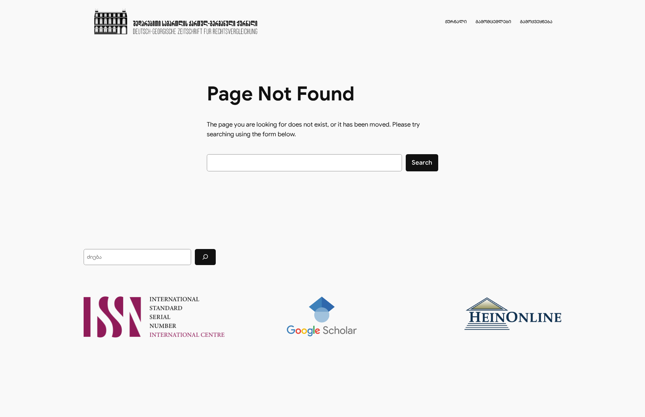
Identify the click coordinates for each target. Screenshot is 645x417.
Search (422, 163)
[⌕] (205, 257)
